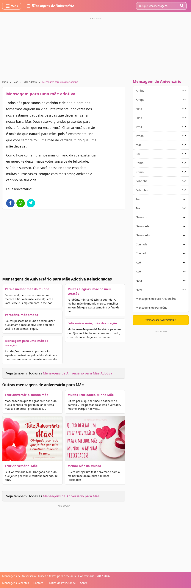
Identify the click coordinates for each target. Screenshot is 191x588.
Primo (140, 172)
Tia (138, 199)
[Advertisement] (95, 47)
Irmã (139, 126)
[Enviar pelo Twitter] (31, 203)
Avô (138, 271)
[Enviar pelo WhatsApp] (20, 203)
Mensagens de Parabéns (151, 307)
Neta (139, 280)
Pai (138, 154)
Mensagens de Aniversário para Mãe (71, 496)
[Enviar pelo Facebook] (10, 203)
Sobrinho (142, 190)
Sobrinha (141, 181)
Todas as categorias (160, 320)
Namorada (142, 226)
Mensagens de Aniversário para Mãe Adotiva (77, 373)
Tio (138, 208)
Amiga (140, 90)
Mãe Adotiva (30, 82)
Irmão (140, 136)
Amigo (140, 99)
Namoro (141, 217)
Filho (139, 118)
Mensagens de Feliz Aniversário (156, 298)
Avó (138, 262)
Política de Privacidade (62, 583)
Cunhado (141, 253)
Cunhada (141, 244)
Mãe (15, 82)
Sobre (83, 583)
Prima (139, 163)
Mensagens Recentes (15, 583)
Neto (139, 289)
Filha (139, 108)
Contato (38, 583)
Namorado (143, 235)
